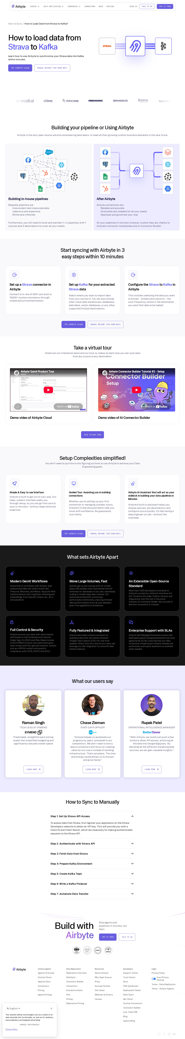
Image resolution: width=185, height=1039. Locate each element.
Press (97, 982)
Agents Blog (129, 1021)
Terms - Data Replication (163, 984)
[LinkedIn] (169, 1034)
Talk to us (147, 6)
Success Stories (102, 986)
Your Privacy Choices (163, 978)
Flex (68, 995)
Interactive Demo (74, 990)
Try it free (165, 6)
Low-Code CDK (130, 1012)
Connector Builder (75, 982)
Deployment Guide (131, 990)
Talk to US (127, 937)
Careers (98, 999)
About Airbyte (101, 973)
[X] (164, 1034)
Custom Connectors (132, 1003)
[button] (35, 6)
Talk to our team (92, 435)
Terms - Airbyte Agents (163, 989)
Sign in (133, 6)
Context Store (45, 977)
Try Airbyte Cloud (20, 68)
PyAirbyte (70, 977)
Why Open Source (103, 977)
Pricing (110, 6)
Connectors (89, 6)
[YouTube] (174, 1034)
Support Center (130, 973)
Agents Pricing (45, 995)
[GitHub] (159, 1034)
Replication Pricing (75, 1003)
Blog (125, 1016)
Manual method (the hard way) (52, 68)
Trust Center (129, 977)
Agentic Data (44, 982)
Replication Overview (76, 973)
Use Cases (99, 990)
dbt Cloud (127, 999)
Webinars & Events (104, 995)
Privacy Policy (158, 973)
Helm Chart (128, 995)
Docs (101, 6)
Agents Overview (46, 973)
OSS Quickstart (130, 986)
